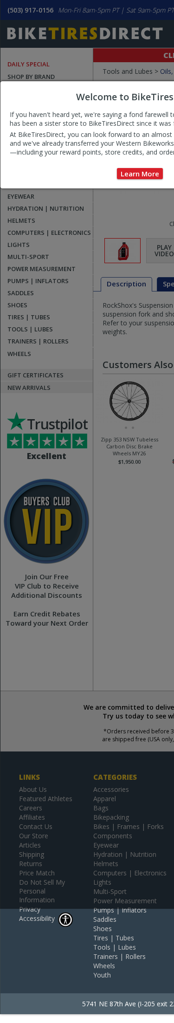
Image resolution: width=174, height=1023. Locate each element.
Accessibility (37, 918)
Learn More (140, 173)
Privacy (29, 909)
